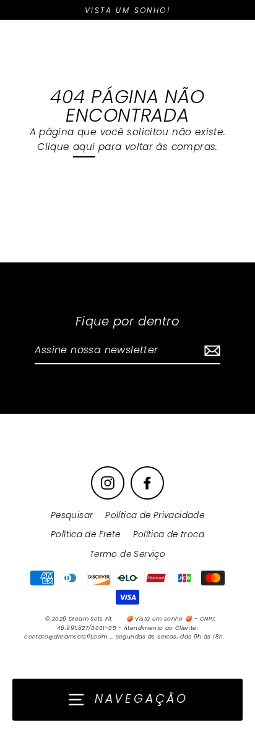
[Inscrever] (210, 350)
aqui (84, 146)
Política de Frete (86, 534)
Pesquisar (72, 515)
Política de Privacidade (154, 515)
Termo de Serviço (127, 554)
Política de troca (169, 534)
